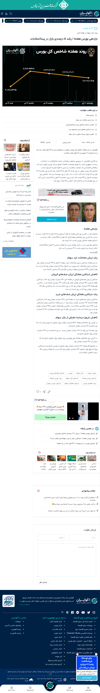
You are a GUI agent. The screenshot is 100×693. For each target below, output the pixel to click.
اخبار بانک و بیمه (56, 645)
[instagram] (94, 613)
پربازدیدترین (19, 185)
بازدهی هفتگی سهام (72, 383)
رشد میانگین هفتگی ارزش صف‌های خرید (81, 130)
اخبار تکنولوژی (56, 653)
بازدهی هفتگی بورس (57, 373)
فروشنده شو (87, 678)
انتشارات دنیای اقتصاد (84, 649)
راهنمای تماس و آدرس (13, 625)
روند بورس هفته (56, 378)
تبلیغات (18, 621)
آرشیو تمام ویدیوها (55, 660)
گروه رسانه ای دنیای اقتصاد (82, 621)
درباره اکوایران (16, 629)
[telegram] (77, 613)
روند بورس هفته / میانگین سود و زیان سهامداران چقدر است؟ (72, 438)
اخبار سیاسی (57, 649)
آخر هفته (58, 656)
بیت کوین (4, 21)
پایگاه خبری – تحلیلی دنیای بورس (80, 641)
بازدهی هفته (90, 115)
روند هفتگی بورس (89, 383)
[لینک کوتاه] (49, 391)
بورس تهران (91, 373)
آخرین (28, 185)
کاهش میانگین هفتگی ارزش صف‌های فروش (80, 125)
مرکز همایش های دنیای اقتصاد (81, 637)
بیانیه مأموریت (15, 633)
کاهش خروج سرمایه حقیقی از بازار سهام (81, 134)
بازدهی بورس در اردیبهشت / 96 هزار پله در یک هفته (76, 443)
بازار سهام (79, 373)
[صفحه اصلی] (50, 685)
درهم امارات (27, 21)
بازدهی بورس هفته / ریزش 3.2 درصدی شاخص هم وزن (75, 433)
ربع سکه (69, 21)
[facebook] (72, 613)
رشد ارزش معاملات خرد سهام (85, 120)
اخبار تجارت (58, 633)
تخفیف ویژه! (50, 417)
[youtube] (83, 613)
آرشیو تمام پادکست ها (54, 664)
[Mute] (73, 418)
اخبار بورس (88, 28)
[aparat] (67, 613)
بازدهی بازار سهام (72, 378)
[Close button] (96, 654)
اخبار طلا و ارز (57, 629)
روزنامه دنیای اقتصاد (85, 625)
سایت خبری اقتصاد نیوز (83, 629)
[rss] (62, 613)
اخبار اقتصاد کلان (56, 621)
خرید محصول (52, 219)
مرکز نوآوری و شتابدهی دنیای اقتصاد (79, 653)
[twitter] (88, 613)
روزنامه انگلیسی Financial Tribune (79, 633)
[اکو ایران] (89, 13)
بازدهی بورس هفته (89, 378)
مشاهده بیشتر (9, 241)
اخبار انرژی (58, 637)
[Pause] (69, 418)
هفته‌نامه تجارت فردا (85, 645)
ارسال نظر (43, 582)
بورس (70, 373)
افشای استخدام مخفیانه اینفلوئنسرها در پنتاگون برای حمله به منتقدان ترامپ (17, 223)
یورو (48, 21)
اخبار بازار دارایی (56, 641)
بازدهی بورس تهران (54, 383)
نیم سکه (94, 21)
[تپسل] (38, 200)
